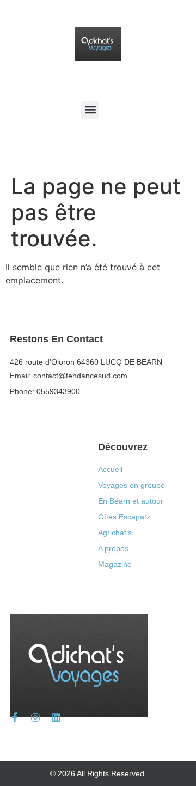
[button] (90, 110)
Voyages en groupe (131, 485)
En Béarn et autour (130, 501)
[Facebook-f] (15, 717)
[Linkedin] (56, 717)
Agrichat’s (115, 532)
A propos (113, 548)
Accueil (110, 469)
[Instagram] (35, 717)
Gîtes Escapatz (124, 516)
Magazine (115, 564)
